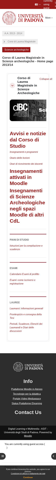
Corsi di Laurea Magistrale (22, 41)
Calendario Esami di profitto (24, 274)
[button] (37, 4)
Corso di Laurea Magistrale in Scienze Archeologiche (28, 85)
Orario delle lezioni (20, 158)
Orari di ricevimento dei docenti (26, 164)
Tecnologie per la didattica (27, 394)
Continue (28, 477)
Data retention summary (17, 451)
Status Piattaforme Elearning (27, 403)
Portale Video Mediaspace (27, 398)
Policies (9, 455)
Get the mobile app (15, 458)
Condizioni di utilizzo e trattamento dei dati (28, 474)
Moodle (28, 436)
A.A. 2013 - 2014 (13, 33)
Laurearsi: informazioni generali (26, 308)
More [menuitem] (48, 17)
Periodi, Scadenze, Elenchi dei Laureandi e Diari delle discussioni (26, 327)
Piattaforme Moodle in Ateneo (26, 389)
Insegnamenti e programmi (24, 152)
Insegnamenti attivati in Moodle (26, 177)
